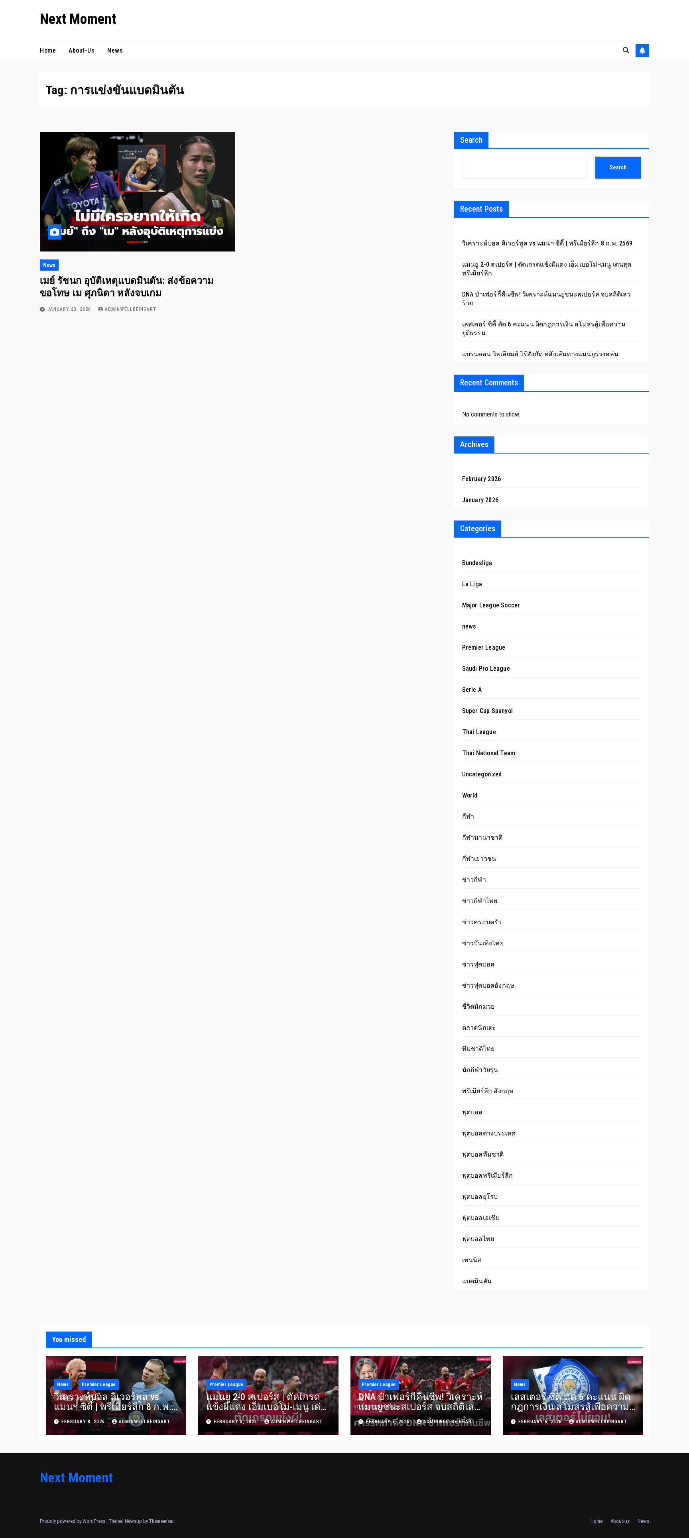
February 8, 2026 (83, 1421)
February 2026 (481, 479)
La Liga (472, 584)
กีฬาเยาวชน (479, 858)
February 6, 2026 (540, 1421)
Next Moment (78, 19)
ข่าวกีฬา (474, 880)
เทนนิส (472, 1260)
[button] (626, 50)
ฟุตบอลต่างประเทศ (489, 1133)
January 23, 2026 (70, 309)
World (470, 795)
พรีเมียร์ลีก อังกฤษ (488, 1091)
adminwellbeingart (130, 309)
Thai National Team (489, 753)
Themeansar (161, 1521)
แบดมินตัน (477, 1281)
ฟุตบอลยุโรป (480, 1196)
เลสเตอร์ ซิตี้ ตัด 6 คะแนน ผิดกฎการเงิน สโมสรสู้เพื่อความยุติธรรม (571, 1406)
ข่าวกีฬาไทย (480, 901)
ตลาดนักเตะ (479, 1027)
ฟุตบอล (472, 1112)
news (49, 265)
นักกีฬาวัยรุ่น (480, 1070)
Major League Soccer (491, 605)
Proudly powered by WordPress (73, 1521)
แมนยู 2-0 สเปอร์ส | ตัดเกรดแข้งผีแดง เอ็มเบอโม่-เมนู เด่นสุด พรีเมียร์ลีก (266, 1406)
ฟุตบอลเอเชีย (480, 1218)
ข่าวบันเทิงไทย (483, 943)
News (115, 50)
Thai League (479, 732)
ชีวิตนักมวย (478, 1006)
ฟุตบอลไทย (478, 1239)
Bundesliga (477, 563)
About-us (81, 50)
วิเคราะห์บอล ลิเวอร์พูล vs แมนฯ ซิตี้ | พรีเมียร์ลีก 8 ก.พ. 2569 (547, 243)
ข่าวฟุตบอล (478, 964)
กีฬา (468, 816)
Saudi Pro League (486, 668)
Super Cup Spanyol (487, 711)
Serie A (472, 689)
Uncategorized (482, 774)
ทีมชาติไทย (478, 1049)
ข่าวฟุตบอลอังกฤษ (488, 985)
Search (471, 140)
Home (48, 50)
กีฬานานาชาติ (482, 837)
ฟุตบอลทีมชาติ (483, 1154)
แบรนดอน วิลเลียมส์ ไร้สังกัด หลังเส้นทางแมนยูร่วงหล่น (540, 354)
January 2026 (480, 500)
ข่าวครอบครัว (482, 922)
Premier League (484, 647)
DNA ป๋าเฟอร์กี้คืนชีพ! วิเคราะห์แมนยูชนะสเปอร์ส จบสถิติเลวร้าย (420, 1406)
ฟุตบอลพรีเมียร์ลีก (487, 1175)
